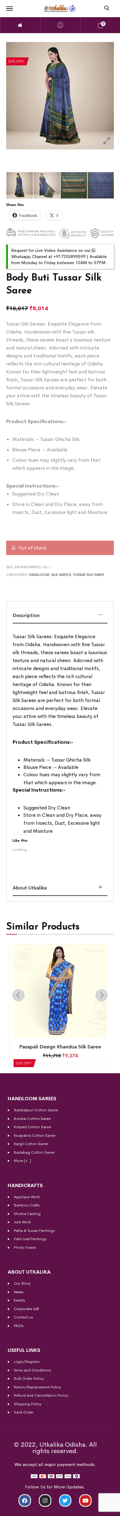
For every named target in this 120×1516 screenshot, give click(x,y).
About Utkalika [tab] (30, 888)
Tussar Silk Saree (88, 575)
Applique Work (27, 1196)
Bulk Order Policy (29, 1378)
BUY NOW (92, 1508)
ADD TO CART (28, 1508)
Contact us (23, 1317)
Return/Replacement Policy (37, 1387)
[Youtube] (85, 1500)
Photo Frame (25, 1247)
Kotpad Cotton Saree (32, 1126)
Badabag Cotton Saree (34, 1152)
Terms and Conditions (32, 1370)
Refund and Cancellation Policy (41, 1395)
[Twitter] (65, 1500)
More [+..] (22, 1160)
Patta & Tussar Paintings (34, 1230)
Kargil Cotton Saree (31, 1143)
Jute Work (22, 1222)
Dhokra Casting (27, 1213)
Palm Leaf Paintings (30, 1238)
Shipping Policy (27, 1404)
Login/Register (27, 1361)
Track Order (24, 1412)
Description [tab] (26, 615)
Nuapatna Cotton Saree (34, 1135)
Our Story (22, 1283)
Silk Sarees (61, 575)
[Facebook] (24, 1500)
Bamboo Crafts (27, 1205)
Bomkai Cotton (27, 1118)
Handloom (39, 575)
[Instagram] (45, 1500)
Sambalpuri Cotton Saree (36, 1110)
